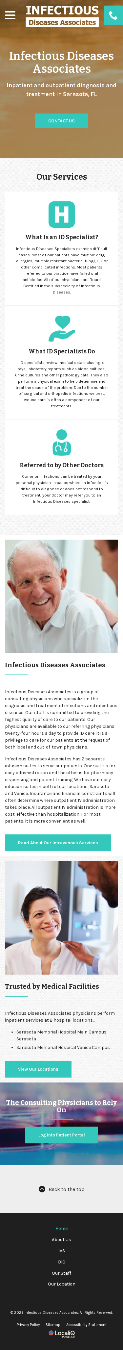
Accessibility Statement (86, 1325)
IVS (61, 1251)
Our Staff (61, 1273)
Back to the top (67, 1189)
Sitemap (53, 1325)
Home (61, 1228)
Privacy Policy (28, 1325)
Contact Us (61, 121)
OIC (61, 1262)
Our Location (61, 1284)
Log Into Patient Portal (61, 1135)
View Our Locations (38, 1069)
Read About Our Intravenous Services (58, 843)
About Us (61, 1239)
